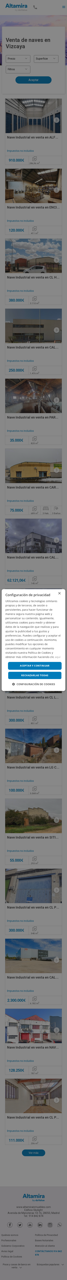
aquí (57, 657)
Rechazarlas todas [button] (34, 675)
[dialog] (33, 640)
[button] (33, 684)
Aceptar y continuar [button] (35, 665)
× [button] (59, 593)
